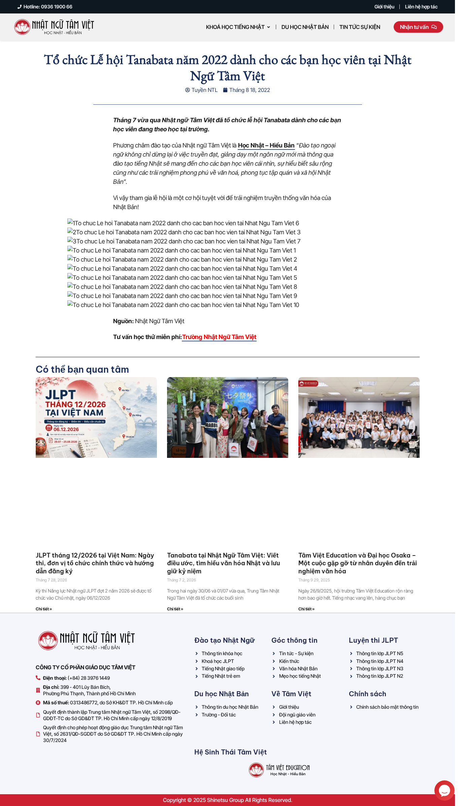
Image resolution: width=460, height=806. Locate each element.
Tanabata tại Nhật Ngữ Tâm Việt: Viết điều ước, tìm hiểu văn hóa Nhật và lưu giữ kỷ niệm (223, 563)
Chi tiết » (44, 608)
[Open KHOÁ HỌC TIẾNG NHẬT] (268, 27)
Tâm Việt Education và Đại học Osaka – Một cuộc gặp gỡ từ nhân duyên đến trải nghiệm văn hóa (357, 563)
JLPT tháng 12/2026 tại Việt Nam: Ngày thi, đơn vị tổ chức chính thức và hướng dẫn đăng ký (95, 563)
